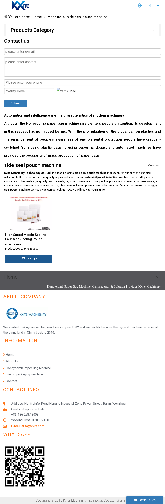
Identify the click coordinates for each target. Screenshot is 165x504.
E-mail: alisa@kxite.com (27, 426)
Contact (11, 381)
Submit (16, 103)
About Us (12, 361)
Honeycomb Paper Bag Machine (28, 368)
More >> (153, 165)
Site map (123, 500)
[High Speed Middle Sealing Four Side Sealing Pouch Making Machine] (28, 218)
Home (9, 355)
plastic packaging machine (24, 374)
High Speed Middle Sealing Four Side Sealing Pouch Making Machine (25, 237)
